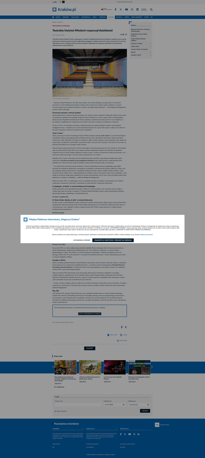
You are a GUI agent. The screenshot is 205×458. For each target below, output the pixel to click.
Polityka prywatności (146, 234)
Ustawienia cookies (81, 240)
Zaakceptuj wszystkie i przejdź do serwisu (113, 240)
